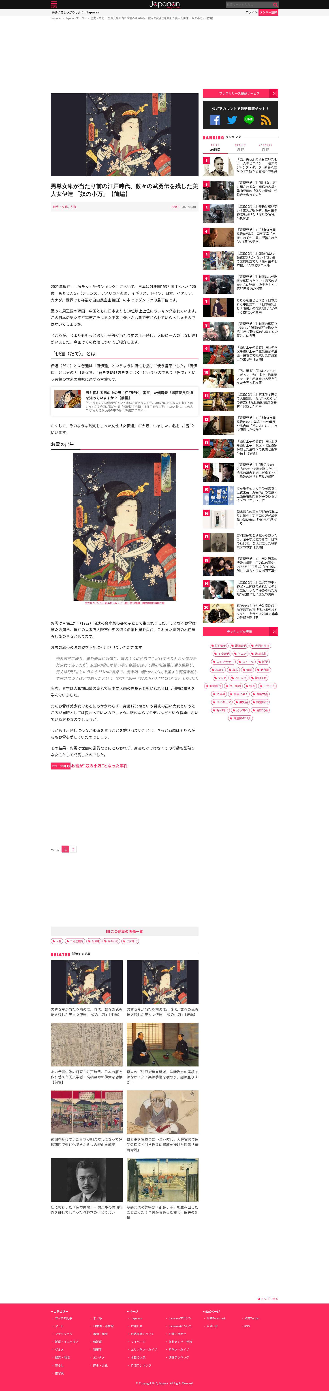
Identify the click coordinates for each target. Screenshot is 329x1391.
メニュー (54, 4)
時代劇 (265, 670)
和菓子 (97, 1349)
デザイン (269, 686)
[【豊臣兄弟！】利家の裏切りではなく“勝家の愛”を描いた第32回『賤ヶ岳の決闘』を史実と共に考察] (218, 332)
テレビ (222, 678)
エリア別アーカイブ (144, 1349)
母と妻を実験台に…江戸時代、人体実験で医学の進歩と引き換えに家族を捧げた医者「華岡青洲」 (163, 1144)
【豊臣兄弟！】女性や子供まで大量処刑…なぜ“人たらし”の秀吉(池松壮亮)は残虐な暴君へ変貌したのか (257, 400)
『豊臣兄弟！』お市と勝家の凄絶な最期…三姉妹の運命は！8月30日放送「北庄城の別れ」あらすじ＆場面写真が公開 (257, 566)
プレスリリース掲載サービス (239, 93)
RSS (266, 120)
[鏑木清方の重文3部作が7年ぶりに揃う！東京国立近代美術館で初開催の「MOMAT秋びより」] (218, 520)
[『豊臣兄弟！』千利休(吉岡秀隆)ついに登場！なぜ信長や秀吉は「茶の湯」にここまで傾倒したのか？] (218, 426)
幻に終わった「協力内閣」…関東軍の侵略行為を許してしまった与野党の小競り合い (87, 1210)
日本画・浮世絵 (103, 1326)
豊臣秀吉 (262, 694)
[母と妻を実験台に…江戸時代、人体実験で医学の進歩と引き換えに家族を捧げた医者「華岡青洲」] (163, 1112)
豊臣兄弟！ (240, 694)
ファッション (64, 1334)
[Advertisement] (125, 57)
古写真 (59, 1373)
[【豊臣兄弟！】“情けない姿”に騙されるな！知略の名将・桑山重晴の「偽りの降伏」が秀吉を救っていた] (218, 191)
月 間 (266, 148)
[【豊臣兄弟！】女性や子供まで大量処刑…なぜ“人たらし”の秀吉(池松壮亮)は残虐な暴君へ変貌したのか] (218, 402)
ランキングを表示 (239, 631)
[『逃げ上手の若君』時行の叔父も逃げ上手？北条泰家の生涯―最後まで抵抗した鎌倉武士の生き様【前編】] (218, 355)
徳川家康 (235, 686)
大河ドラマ (262, 645)
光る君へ (242, 710)
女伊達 (96, 941)
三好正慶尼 (76, 941)
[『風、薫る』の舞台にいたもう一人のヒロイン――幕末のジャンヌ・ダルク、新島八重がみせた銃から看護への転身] (218, 167)
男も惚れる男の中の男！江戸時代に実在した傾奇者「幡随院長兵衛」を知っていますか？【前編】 (140, 395)
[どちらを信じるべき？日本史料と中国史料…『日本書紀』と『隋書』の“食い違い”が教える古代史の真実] (218, 308)
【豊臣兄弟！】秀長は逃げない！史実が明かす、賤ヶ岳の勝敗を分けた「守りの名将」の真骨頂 (257, 212)
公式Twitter (232, 120)
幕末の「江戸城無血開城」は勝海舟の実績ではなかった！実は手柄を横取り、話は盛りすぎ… (162, 1076)
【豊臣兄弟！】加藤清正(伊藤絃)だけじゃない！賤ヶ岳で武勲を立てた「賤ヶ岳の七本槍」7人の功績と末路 (257, 259)
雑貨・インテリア (66, 1342)
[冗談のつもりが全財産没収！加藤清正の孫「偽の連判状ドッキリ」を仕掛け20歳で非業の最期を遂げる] (218, 614)
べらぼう (241, 678)
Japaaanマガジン (76, 18)
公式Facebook (215, 120)
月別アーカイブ (179, 1349)
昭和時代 (222, 710)
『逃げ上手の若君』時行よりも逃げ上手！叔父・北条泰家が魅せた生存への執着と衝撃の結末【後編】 (257, 447)
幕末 (235, 670)
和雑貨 (97, 1342)
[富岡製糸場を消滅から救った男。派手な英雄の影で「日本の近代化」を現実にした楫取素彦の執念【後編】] (218, 543)
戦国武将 (261, 654)
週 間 (240, 148)
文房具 (220, 694)
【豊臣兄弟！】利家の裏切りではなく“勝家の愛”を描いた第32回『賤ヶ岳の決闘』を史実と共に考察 (257, 329)
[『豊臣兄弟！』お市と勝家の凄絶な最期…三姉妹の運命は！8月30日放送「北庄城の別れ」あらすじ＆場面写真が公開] (218, 567)
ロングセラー (225, 662)
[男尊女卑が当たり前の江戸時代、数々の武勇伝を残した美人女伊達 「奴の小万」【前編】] (125, 135)
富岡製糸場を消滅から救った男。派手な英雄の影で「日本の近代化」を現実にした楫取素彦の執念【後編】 (257, 541)
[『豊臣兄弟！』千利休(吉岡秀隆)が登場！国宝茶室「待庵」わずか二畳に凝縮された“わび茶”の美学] (218, 238)
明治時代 (215, 686)
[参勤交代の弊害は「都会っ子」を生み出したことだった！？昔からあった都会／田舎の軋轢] (163, 1180)
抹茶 (252, 686)
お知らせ (137, 1326)
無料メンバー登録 (180, 1342)
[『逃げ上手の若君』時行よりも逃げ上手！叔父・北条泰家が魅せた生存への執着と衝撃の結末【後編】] (218, 449)
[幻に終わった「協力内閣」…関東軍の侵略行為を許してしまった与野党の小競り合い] (87, 1180)
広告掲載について (142, 1334)
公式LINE (249, 120)
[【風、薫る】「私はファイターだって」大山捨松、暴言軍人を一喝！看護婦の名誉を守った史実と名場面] (218, 379)
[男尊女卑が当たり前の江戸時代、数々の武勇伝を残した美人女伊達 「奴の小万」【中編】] (87, 982)
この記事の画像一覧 (126, 931)
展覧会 (243, 702)
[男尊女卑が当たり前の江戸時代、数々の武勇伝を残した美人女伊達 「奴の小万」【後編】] (163, 982)
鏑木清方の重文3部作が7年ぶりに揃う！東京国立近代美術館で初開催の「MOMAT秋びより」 (257, 517)
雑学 (265, 662)
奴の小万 (113, 941)
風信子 (175, 207)
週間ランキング (179, 1357)
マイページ (138, 1342)
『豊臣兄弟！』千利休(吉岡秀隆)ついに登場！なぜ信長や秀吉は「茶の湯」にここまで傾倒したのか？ (257, 423)
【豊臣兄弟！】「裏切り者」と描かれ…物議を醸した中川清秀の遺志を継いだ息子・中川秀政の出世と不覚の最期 (257, 470)
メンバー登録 (268, 12)
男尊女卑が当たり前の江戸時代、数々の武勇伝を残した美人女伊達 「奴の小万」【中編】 (86, 1012)
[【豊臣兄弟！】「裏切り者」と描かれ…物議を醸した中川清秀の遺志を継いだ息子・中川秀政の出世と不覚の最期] (218, 473)
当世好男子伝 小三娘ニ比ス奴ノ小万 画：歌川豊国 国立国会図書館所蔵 (124, 603)
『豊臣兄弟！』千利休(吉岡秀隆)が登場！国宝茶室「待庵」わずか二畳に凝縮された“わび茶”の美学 (257, 235)
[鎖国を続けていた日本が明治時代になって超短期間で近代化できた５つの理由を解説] (87, 1112)
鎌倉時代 (262, 702)
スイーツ (248, 662)
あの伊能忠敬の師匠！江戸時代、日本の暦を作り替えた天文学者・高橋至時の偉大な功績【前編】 (86, 1076)
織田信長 (261, 678)
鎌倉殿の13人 (242, 718)
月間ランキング (141, 1365)
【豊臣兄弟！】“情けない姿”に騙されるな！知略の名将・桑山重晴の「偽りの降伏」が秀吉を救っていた (257, 188)
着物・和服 (100, 1334)
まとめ (97, 1318)
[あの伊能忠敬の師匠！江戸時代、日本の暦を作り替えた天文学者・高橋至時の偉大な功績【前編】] (87, 1045)
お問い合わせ (177, 1334)
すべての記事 (63, 1318)
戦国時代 (241, 645)
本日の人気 (138, 1357)
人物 (73, 207)
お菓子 (219, 670)
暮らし (59, 1365)
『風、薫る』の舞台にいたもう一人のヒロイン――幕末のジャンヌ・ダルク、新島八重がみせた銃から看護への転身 (257, 165)
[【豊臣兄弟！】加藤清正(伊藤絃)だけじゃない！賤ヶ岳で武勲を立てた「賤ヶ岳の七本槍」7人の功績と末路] (218, 261)
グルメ (59, 1349)
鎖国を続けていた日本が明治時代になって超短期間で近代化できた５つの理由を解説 (86, 1142)
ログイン (251, 12)
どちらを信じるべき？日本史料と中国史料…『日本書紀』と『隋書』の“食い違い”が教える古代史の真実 (257, 306)
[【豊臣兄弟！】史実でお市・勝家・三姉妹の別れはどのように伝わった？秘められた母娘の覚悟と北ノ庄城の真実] (218, 590)
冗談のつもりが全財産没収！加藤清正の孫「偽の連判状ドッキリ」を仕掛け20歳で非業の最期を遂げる (257, 611)
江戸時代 (131, 941)
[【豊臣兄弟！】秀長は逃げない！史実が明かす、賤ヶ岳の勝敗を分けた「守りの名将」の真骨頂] (218, 214)
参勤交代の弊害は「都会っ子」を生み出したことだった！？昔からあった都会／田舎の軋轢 (162, 1212)
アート (59, 1326)
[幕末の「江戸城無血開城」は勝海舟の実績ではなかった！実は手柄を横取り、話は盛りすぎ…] (163, 1045)
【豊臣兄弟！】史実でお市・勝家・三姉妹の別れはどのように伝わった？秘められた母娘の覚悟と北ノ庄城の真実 (257, 588)
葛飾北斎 (262, 710)
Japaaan (164, 5)
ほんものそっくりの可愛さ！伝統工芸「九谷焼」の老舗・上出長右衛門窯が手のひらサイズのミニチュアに (257, 494)
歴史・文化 (97, 18)
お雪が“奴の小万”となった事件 (90, 765)
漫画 (249, 670)
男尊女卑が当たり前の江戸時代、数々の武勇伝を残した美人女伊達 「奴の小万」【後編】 (162, 1012)
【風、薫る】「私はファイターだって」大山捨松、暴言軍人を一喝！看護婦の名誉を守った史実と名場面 (257, 376)
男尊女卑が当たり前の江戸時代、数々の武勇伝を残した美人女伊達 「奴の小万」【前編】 (161, 18)
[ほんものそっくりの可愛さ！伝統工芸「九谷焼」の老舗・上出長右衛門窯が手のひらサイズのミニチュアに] (218, 496)
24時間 (215, 148)
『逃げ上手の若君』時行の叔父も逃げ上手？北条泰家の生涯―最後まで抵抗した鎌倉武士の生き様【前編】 (257, 353)
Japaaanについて (180, 1326)
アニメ (242, 654)
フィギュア (223, 702)
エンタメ (99, 1357)
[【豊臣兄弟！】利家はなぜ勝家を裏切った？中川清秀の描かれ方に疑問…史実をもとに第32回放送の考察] (218, 285)
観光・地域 (62, 1357)
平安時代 (224, 654)
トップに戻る (269, 1299)
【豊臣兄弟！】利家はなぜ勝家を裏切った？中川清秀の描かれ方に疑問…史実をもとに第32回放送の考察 (257, 282)
